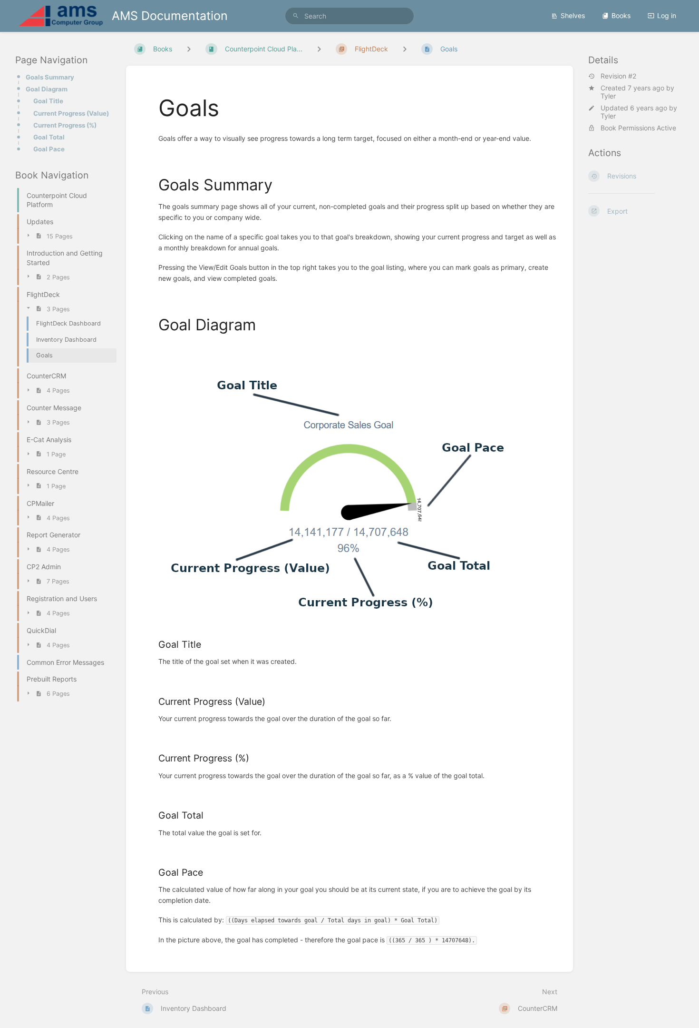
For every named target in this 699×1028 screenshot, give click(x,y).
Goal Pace (49, 149)
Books (621, 15)
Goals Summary (50, 77)
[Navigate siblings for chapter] (319, 49)
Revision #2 (618, 76)
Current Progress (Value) (71, 113)
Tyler (608, 96)
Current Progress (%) (65, 125)
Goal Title (48, 101)
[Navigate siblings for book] (188, 49)
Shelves (573, 15)
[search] (349, 16)
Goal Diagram (47, 89)
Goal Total (49, 137)
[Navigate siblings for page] (404, 49)
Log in (666, 15)
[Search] (295, 16)
